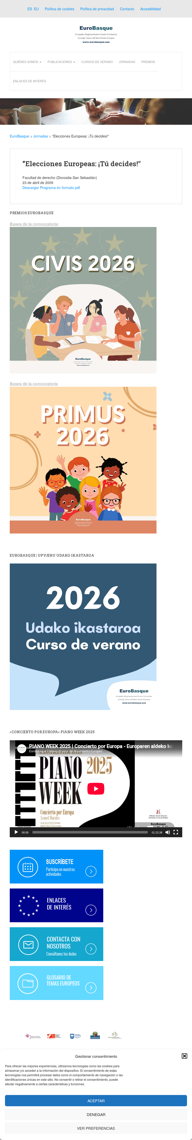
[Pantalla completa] (175, 832)
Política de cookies (59, 8)
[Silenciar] (167, 832)
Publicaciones (60, 62)
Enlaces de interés (29, 81)
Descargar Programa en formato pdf (51, 187)
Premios (148, 62)
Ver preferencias (96, 1128)
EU (36, 8)
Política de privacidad (97, 8)
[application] (96, 788)
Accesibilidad (150, 8)
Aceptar (96, 1100)
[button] (184, 1056)
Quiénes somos (26, 62)
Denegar (96, 1114)
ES (29, 8)
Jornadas (127, 62)
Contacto (127, 8)
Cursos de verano (97, 62)
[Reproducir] (16, 832)
